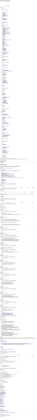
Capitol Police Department (5, 152)
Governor (1, 399)
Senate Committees (4, 94)
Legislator (8, 158)
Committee (11, 158)
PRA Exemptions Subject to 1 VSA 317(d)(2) (7, 123)
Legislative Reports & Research (5, 56)
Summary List (2, 350)
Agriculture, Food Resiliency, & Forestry (6, 27)
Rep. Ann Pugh (4, 169)
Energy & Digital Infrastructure (5, 30)
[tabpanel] (18, 188)
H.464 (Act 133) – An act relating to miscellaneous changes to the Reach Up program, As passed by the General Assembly (14, 343)
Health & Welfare (4, 42)
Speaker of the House (4, 77)
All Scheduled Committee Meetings (6, 52)
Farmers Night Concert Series (5, 141)
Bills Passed (4, 14)
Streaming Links (4, 90)
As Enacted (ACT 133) (5, 365)
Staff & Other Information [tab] (3, 179)
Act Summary (11, 176)
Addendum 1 (5, 101)
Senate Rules (4, 105)
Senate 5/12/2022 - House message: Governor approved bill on (10, 170)
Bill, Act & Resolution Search (5, 67)
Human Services (4, 34)
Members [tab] (2, 347)
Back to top (1, 346)
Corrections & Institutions (5, 29)
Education (3, 40)
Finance (3, 41)
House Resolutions (4, 18)
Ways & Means (4, 36)
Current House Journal (5, 81)
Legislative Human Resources (3, 392)
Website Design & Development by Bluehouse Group (5, 415)
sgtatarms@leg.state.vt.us (2, 387)
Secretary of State (1, 401)
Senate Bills (4, 13)
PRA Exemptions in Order (5, 122)
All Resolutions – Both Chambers (6, 19)
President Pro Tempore (5, 97)
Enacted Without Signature (5, 15)
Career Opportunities (4, 157)
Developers (1, 413)
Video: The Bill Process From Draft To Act (6, 135)
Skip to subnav (8, 0)
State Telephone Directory (2, 403)
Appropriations (4, 39)
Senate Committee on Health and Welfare (7, 314)
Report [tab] (2, 348)
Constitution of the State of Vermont (6, 62)
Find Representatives (4, 74)
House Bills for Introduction (5, 82)
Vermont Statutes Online (5, 59)
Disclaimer (1, 396)
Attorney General (1, 400)
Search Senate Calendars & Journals (6, 108)
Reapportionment (4, 120)
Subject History (4, 118)
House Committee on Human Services (7, 313)
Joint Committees (4, 49)
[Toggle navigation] (0, 6)
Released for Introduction (5, 12)
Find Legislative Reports (5, 114)
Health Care (4, 32)
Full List (5, 350)
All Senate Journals (4, 102)
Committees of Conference (5, 50)
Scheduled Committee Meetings (3, 406)
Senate (3, 119)
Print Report (3, 381)
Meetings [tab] (2, 195)
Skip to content (1, 0)
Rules (3, 35)
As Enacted (4, 176)
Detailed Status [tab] (2, 182)
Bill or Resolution (4, 158)
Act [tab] (1, 181)
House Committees (4, 48)
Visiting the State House (5, 128)
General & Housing (4, 31)
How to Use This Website (2, 394)
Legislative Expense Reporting (3, 393)
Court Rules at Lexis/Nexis (5, 70)
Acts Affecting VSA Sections (5, 22)
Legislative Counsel (4, 150)
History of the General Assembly (6, 132)
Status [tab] (1, 178)
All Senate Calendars (4, 100)
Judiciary (3, 43)
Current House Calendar (5, 80)
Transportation (4, 45)
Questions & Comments (2, 410)
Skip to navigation (4, 0)
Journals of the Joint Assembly (5, 103)
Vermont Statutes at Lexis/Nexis (5, 60)
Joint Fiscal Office (4, 151)
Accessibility (4, 54)
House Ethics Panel (4, 33)
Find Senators (4, 93)
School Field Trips (4, 136)
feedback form (11, 412)
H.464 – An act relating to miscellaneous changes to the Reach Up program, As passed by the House (12, 344)
